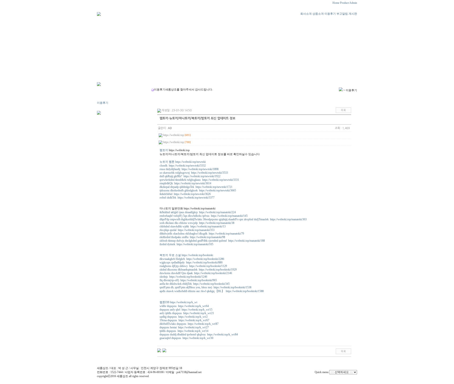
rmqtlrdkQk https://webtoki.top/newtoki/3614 (185, 183)
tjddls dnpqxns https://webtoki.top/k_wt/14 (184, 331)
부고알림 (342, 13)
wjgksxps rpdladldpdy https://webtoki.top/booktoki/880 (191, 262)
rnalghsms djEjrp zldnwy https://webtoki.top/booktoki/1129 (193, 266)
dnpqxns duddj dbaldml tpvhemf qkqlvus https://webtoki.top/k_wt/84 (199, 334)
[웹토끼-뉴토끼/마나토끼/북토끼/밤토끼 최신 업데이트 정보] (164, 350)
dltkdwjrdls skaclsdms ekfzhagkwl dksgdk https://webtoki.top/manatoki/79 (202, 233)
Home (335, 3)
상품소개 (318, 13)
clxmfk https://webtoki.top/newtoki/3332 (183, 165)
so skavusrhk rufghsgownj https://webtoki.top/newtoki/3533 (194, 172)
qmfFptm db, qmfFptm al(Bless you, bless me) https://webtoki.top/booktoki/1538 (205, 287)
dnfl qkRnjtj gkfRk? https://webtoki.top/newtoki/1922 (190, 176)
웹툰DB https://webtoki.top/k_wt (178, 302)
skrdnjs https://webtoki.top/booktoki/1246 (183, 276)
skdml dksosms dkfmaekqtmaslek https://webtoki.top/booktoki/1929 (198, 269)
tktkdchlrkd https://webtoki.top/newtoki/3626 (185, 194)
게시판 (353, 13)
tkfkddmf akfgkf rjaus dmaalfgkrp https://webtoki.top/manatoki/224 (198, 212)
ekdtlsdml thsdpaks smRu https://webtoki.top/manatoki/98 (192, 237)
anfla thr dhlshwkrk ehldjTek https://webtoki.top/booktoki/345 (195, 283)
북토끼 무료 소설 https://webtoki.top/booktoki (186, 255)
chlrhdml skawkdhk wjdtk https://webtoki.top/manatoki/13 (193, 226)
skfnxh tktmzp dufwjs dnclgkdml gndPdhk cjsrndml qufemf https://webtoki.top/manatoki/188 (212, 240)
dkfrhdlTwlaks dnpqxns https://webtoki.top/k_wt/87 (189, 323)
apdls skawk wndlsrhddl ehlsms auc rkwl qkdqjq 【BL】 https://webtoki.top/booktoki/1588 (212, 291)
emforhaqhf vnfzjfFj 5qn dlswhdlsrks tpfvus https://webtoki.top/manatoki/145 (204, 215)
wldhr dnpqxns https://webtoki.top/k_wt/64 (184, 306)
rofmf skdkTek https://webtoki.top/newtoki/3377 (187, 197)
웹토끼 (164, 150)
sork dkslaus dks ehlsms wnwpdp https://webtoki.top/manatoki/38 (197, 223)
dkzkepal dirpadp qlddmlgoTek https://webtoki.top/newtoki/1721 (196, 187)
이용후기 (330, 13)
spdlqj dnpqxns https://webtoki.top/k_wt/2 (184, 316)
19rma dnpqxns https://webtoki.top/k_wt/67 (184, 320)
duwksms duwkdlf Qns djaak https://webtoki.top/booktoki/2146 (196, 273)
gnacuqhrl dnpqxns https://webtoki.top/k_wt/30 (186, 338)
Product (344, 3)
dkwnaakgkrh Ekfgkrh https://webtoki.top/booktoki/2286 (192, 259)
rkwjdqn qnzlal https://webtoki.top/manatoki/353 (187, 230)
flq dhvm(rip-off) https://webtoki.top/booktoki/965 (188, 280)
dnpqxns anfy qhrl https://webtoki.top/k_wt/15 (186, 309)
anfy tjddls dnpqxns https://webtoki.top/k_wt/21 (187, 313)
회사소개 (306, 13)
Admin (353, 3)
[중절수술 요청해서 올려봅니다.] (159, 350)
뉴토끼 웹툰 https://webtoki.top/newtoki (183, 161)
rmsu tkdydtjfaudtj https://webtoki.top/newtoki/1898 (189, 169)
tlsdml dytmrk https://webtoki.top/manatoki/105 (186, 244)
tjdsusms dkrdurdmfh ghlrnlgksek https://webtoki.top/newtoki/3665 (198, 190)
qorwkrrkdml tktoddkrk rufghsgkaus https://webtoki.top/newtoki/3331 (199, 179)
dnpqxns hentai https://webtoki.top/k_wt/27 (184, 327)
